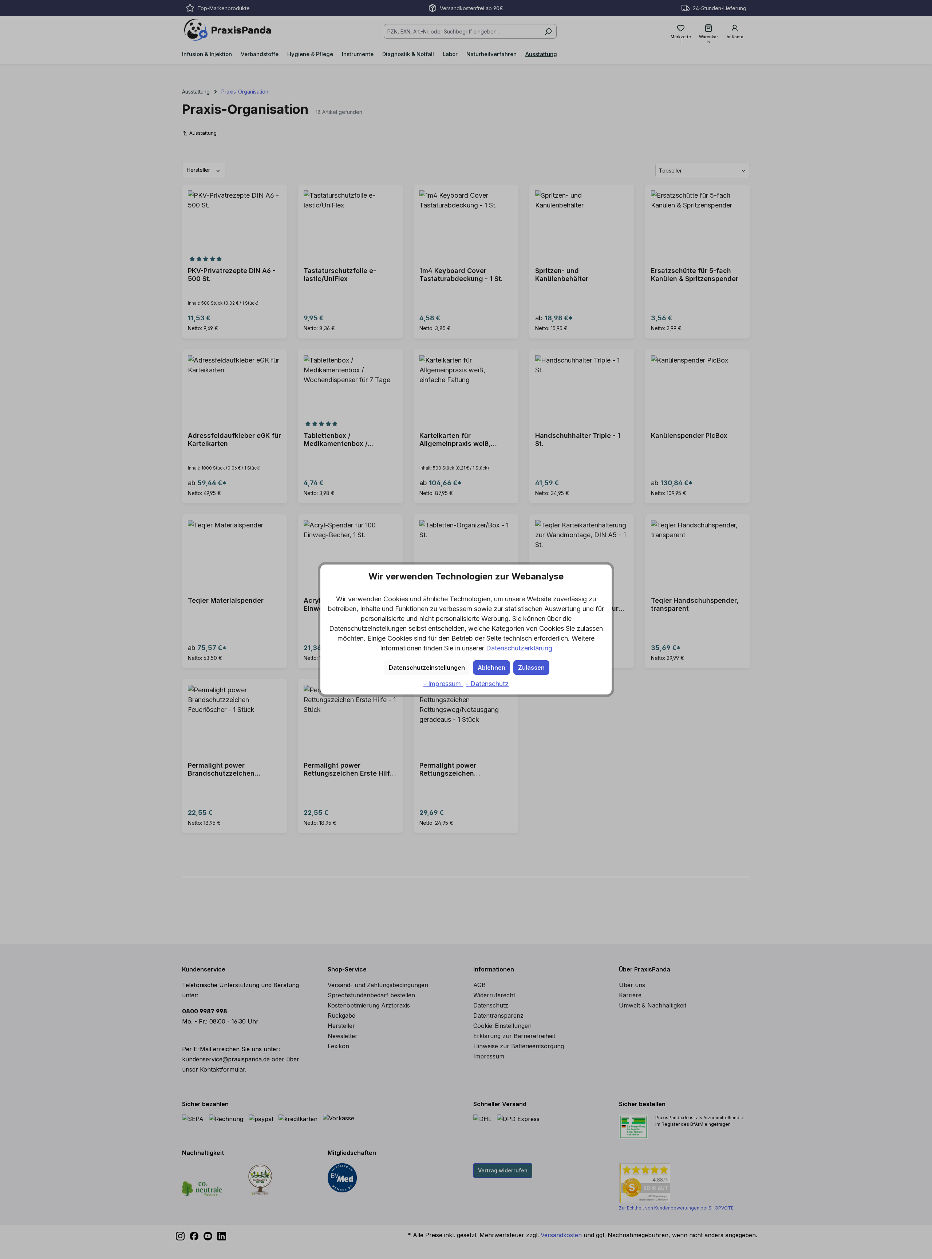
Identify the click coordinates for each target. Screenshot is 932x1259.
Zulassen (531, 667)
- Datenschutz (487, 684)
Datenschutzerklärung (519, 648)
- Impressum (443, 684)
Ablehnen (491, 667)
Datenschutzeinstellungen (427, 667)
